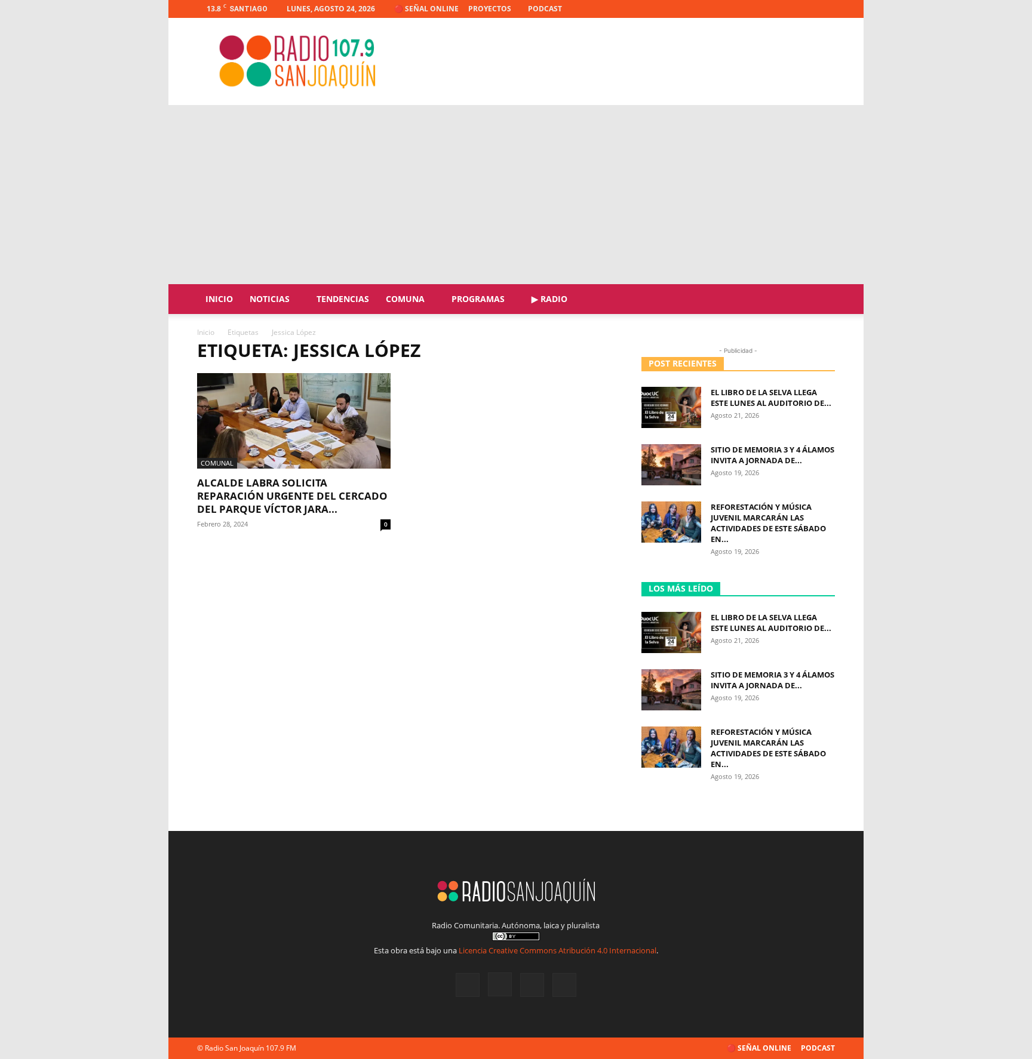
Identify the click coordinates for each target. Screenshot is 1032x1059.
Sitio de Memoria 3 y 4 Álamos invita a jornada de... (772, 455)
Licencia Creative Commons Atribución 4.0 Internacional (557, 950)
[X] (806, 9)
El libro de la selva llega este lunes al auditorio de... (771, 397)
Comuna (405, 298)
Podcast (545, 9)
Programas (478, 298)
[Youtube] (826, 9)
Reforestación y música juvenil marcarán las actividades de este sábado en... (768, 522)
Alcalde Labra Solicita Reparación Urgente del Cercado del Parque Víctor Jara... (292, 496)
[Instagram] (787, 9)
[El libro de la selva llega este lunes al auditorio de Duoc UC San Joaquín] (671, 407)
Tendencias (343, 298)
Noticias (270, 298)
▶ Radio (549, 298)
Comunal (217, 462)
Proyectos (489, 9)
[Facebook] (767, 9)
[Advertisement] (516, 194)
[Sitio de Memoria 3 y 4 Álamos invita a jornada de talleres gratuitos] (671, 464)
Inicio (219, 298)
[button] (820, 300)
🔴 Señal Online (426, 9)
